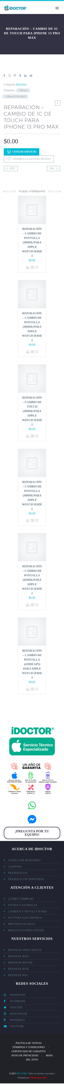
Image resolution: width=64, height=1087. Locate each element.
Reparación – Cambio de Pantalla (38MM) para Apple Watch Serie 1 (32, 495)
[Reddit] (31, 75)
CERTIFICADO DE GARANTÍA (29, 1051)
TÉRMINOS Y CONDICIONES (28, 1047)
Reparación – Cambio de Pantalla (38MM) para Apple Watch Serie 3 (32, 242)
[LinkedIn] (25, 75)
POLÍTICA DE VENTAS (29, 1043)
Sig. (52, 168)
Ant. (12, 168)
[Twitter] (9, 75)
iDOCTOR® (21, 1073)
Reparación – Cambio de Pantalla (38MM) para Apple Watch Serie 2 (32, 327)
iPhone (23, 90)
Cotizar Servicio (24, 151)
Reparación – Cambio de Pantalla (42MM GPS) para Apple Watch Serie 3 (32, 664)
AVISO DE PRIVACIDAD (24, 1055)
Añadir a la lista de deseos (31, 159)
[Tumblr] (20, 75)
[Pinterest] (15, 75)
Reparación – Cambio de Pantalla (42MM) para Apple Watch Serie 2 (32, 580)
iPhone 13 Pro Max (16, 96)
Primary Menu (57, 8)
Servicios (21, 84)
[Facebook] (4, 75)
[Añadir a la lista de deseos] (36, 267)
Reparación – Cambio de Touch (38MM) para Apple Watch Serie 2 (32, 411)
